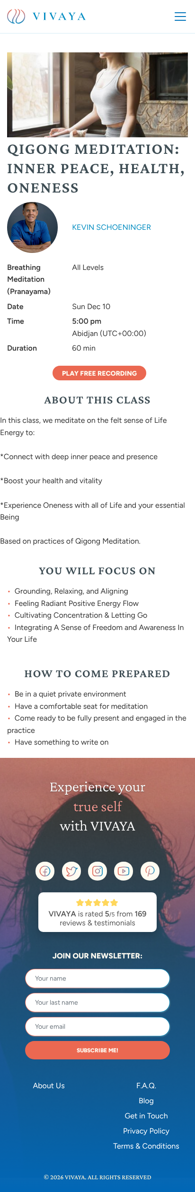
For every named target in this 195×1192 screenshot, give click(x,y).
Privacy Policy (146, 1130)
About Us (48, 1085)
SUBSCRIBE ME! (97, 1050)
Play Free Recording (99, 373)
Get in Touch (146, 1115)
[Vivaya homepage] (46, 16)
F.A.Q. (146, 1085)
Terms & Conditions (146, 1146)
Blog (146, 1100)
